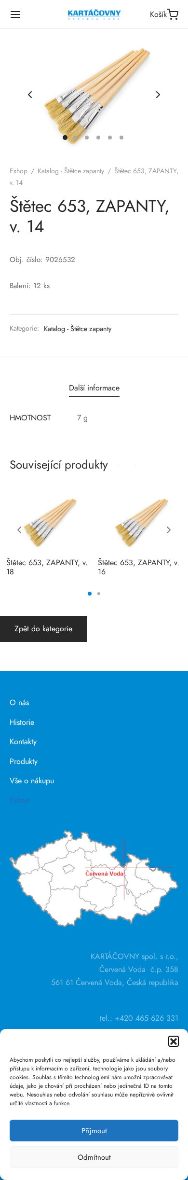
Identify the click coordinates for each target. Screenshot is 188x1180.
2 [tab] (98, 593)
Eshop (18, 171)
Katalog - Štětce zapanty (71, 171)
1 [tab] (90, 594)
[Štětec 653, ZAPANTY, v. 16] (140, 522)
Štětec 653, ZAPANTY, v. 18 (47, 567)
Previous (30, 95)
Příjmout (94, 1130)
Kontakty (23, 741)
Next (158, 95)
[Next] (168, 529)
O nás (19, 702)
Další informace (94, 387)
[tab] (94, 388)
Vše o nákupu (32, 780)
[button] (173, 1041)
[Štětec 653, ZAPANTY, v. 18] (48, 522)
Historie (22, 722)
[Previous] (19, 529)
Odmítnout (94, 1157)
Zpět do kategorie (43, 628)
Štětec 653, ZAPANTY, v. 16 (138, 567)
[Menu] (15, 14)
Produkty (24, 761)
